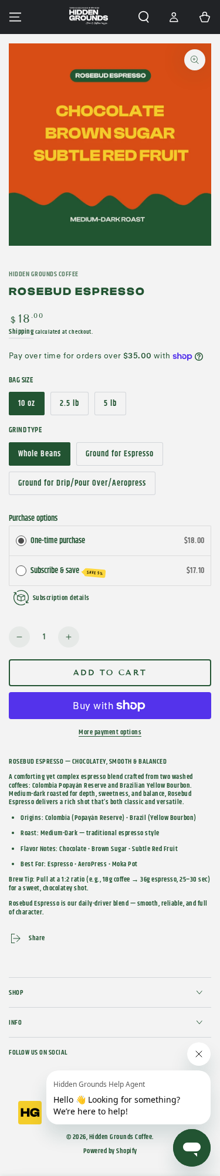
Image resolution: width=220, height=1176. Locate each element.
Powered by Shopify (110, 1151)
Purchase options (33, 518)
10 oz (31, 406)
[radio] (21, 540)
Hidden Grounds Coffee (44, 274)
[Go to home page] (88, 17)
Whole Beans (39, 457)
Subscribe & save (67, 570)
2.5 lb (74, 406)
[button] (143, 17)
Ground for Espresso (119, 457)
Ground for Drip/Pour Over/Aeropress (82, 486)
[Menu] (15, 17)
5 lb (114, 406)
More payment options (110, 732)
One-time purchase (58, 540)
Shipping (21, 331)
